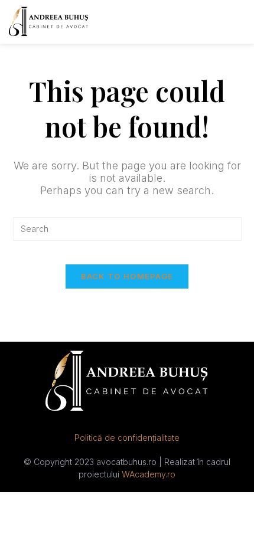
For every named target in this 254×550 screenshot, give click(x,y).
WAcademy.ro (148, 474)
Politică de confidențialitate (127, 438)
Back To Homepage (127, 276)
